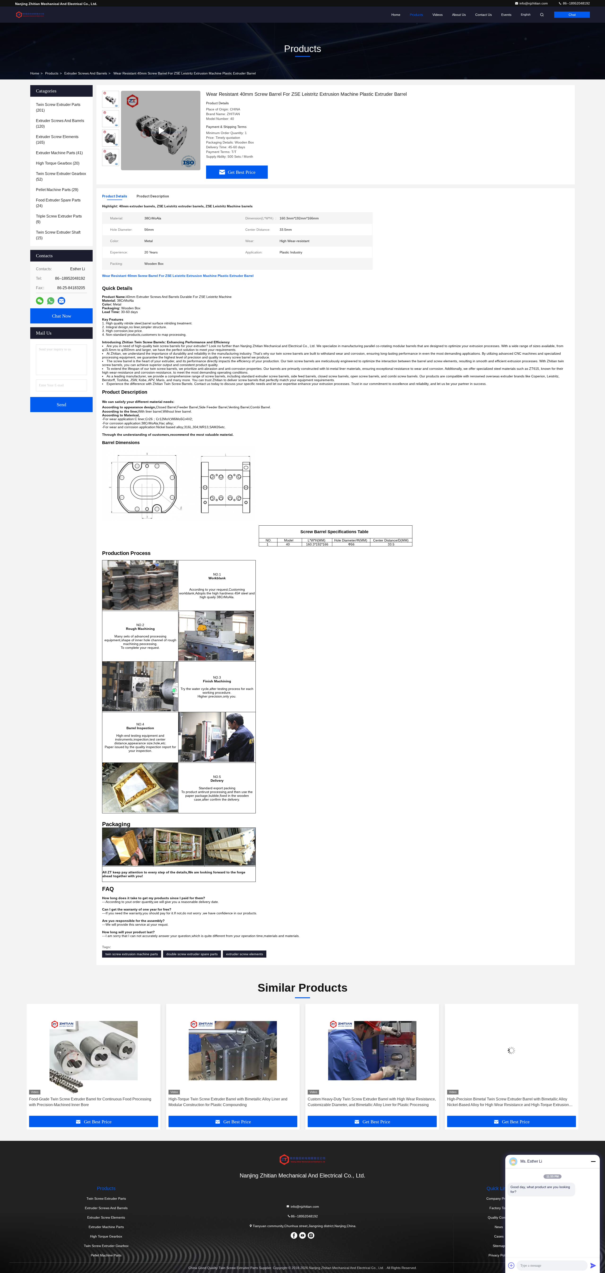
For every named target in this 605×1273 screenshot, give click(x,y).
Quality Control (499, 1217)
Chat (572, 15)
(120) (60, 123)
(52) (61, 176)
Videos (437, 15)
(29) (57, 190)
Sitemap (499, 1246)
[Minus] (593, 1161)
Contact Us (483, 15)
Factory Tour (498, 1208)
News (499, 1227)
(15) (58, 235)
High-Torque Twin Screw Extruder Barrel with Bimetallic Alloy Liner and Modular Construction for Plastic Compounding (88, 1102)
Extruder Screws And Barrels (85, 73)
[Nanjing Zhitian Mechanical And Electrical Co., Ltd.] (30, 14)
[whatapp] (51, 301)
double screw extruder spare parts (192, 954)
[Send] (593, 1265)
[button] (35, 1061)
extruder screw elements (244, 954)
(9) (59, 219)
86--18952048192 (576, 3)
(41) (59, 153)
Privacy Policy (498, 1255)
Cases (499, 1236)
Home (395, 15)
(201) (58, 107)
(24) (58, 203)
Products (416, 15)
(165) (57, 139)
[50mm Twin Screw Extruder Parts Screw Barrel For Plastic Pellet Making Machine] (160, 130)
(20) (57, 163)
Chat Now (61, 315)
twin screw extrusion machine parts (131, 954)
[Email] (61, 301)
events (506, 15)
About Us (459, 15)
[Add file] (511, 1265)
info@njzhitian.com (534, 3)
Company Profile (498, 1198)
